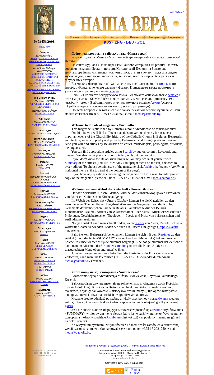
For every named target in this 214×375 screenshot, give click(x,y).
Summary (71, 163)
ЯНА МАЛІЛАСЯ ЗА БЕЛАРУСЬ (44, 223)
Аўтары (94, 37)
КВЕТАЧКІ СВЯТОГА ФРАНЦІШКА (44, 134)
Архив (155, 102)
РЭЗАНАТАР (44, 168)
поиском (165, 83)
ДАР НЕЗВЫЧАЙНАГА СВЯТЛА (44, 185)
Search (127, 151)
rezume (157, 310)
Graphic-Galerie (167, 227)
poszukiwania (159, 298)
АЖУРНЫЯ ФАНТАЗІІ (44, 296)
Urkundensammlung (114, 245)
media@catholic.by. (128, 358)
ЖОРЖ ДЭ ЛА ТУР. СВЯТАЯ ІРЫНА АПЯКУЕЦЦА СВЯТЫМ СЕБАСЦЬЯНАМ (44, 61)
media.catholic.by (164, 178)
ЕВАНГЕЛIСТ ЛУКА (44, 113)
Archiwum (113, 317)
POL (141, 42)
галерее (114, 91)
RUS (107, 42)
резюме (173, 95)
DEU (130, 42)
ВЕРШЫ (44, 234)
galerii (69, 306)
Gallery (121, 155)
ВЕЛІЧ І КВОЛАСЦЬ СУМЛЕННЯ (44, 145)
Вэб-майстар (158, 345)
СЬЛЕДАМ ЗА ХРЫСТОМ (44, 125)
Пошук (134, 37)
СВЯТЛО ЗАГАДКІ (44, 270)
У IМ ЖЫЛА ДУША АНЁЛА (44, 197)
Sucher (139, 223)
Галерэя (154, 37)
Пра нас (75, 37)
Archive (148, 166)
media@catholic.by (147, 114)
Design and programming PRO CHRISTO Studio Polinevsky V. (44, 353)
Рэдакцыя (174, 37)
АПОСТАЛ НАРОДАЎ (44, 156)
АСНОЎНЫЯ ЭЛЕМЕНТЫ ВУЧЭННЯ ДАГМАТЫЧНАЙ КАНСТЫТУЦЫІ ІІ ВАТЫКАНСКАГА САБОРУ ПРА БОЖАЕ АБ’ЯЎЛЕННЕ (44, 80)
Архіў (114, 37)
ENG (119, 42)
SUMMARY (44, 47)
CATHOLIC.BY (177, 12)
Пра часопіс (90, 345)
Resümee (164, 234)
